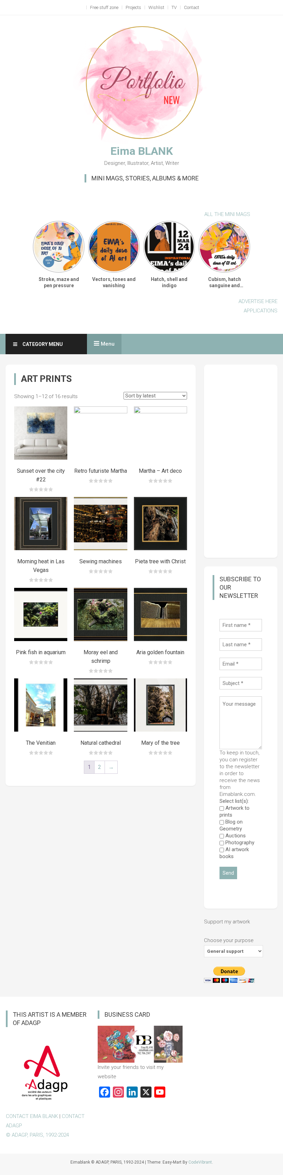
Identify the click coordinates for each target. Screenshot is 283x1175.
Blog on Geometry (231, 825)
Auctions (235, 836)
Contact (191, 7)
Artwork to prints (234, 811)
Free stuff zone (104, 7)
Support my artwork (227, 922)
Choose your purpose (228, 940)
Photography (239, 842)
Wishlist (156, 7)
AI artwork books (234, 852)
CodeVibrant (200, 1162)
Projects (133, 7)
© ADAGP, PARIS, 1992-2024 (37, 1135)
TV (174, 7)
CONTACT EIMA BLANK (32, 1116)
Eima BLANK (141, 151)
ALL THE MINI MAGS (227, 214)
